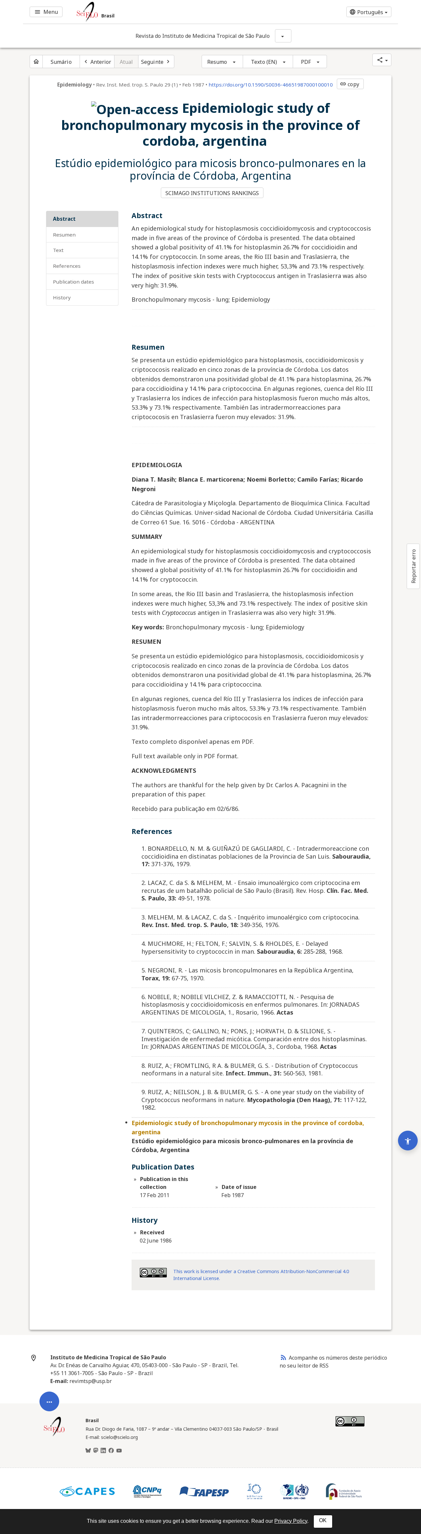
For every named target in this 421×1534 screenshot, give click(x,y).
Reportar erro (413, 566)
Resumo (217, 61)
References (67, 266)
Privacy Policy (290, 1521)
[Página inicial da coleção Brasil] (54, 1435)
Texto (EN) (264, 61)
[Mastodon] (95, 1450)
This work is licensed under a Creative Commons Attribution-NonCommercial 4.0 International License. (261, 1275)
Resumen (64, 234)
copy (349, 84)
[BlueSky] (88, 1450)
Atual (126, 61)
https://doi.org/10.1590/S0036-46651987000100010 (271, 84)
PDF (306, 61)
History (62, 297)
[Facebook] (111, 1450)
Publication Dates (73, 281)
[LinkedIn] (103, 1450)
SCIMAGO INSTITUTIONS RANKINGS (212, 193)
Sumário (61, 61)
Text (58, 250)
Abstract (64, 218)
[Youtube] (119, 1450)
